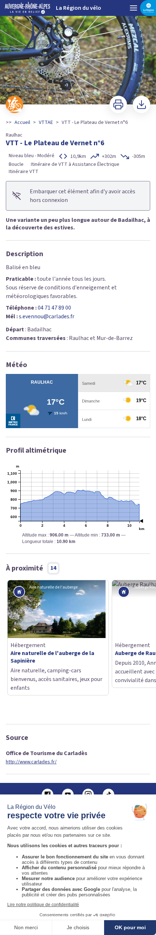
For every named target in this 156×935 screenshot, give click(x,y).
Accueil (22, 122)
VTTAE (46, 122)
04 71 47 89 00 (54, 308)
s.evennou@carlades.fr (46, 316)
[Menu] (133, 8)
